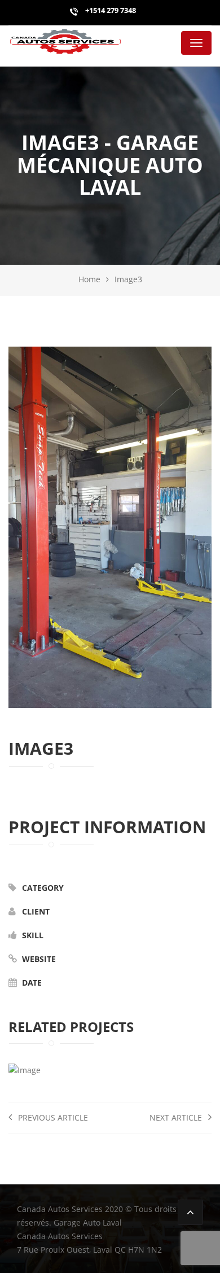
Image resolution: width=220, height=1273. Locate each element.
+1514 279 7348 (109, 10)
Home (89, 279)
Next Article (176, 1117)
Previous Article (52, 1117)
